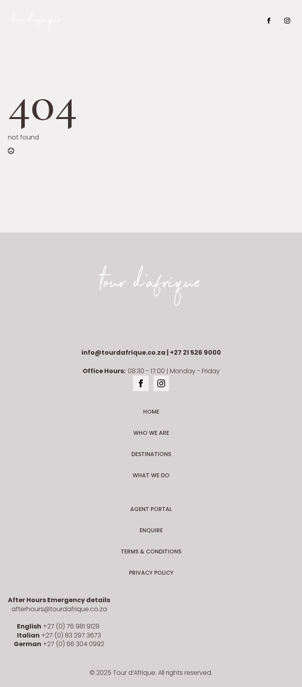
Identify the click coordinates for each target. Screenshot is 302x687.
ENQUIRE (151, 530)
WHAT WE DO (151, 475)
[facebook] (269, 20)
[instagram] (287, 20)
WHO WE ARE (151, 433)
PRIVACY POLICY (151, 573)
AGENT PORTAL (151, 509)
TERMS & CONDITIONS (151, 551)
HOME (151, 412)
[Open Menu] (171, 20)
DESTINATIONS (151, 454)
